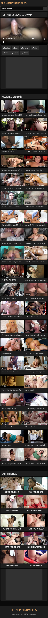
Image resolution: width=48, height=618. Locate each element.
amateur (26, 48)
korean (16, 53)
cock (6, 53)
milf (16, 48)
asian (35, 48)
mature (7, 48)
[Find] (45, 8)
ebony (26, 53)
